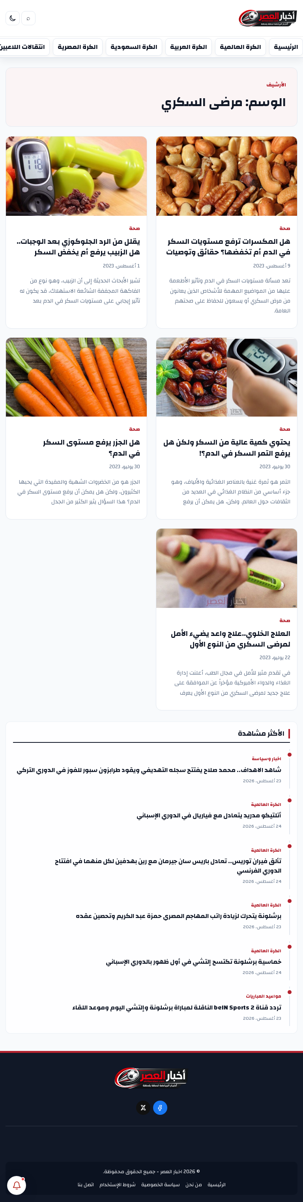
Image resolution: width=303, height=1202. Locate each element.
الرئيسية (286, 47)
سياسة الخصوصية (160, 1184)
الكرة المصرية (78, 47)
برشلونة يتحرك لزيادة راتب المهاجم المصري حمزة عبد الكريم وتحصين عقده (178, 916)
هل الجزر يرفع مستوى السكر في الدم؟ (91, 448)
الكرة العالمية (240, 47)
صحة (284, 228)
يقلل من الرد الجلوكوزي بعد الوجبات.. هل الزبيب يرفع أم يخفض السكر (78, 247)
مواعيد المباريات (263, 996)
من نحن (193, 1184)
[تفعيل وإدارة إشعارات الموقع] (16, 1185)
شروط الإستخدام (117, 1184)
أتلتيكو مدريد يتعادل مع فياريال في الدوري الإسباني (209, 815)
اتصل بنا (86, 1184)
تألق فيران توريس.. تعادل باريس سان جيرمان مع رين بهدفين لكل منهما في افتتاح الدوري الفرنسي (168, 865)
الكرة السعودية (133, 47)
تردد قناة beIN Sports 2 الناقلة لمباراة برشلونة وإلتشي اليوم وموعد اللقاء (176, 1007)
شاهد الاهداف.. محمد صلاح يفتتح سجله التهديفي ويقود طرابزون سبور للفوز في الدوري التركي (149, 770)
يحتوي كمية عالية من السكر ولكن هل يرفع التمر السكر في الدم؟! (226, 448)
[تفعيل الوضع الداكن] (13, 18)
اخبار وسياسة (266, 759)
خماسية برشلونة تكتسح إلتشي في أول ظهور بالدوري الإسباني (193, 961)
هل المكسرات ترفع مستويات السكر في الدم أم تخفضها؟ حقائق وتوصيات (228, 247)
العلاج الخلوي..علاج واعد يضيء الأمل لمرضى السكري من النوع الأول (230, 639)
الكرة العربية (188, 47)
